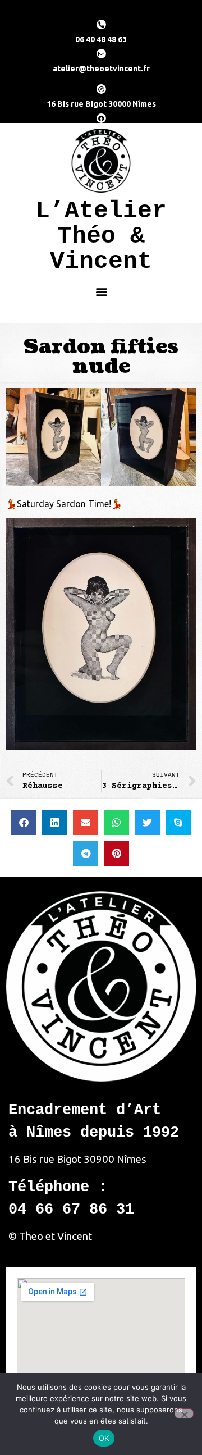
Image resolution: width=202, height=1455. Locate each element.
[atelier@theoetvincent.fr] (101, 53)
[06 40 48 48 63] (101, 24)
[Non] (184, 1413)
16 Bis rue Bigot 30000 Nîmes (101, 103)
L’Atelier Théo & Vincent (101, 236)
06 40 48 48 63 (101, 39)
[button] (101, 291)
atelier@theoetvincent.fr (101, 68)
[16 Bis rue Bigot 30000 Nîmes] (101, 89)
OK (104, 1438)
